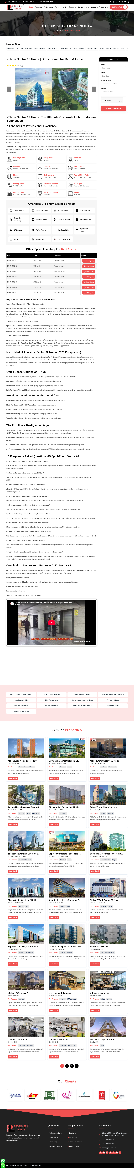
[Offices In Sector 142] (67, 1027)
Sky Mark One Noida (21, 706)
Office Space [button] (68, 7)
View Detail (13, 778)
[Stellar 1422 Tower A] (26, 980)
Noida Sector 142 (53, 48)
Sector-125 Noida (105, 48)
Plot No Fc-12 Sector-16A (57, 763)
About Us (38, 7)
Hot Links (72, 1133)
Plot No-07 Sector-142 (15, 810)
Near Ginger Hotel (95, 995)
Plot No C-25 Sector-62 (97, 903)
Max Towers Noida (51, 700)
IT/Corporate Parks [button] (52, 7)
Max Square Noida (21, 700)
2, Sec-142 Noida (13, 995)
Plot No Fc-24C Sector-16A (17, 856)
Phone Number (106, 80)
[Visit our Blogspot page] (110, 1)
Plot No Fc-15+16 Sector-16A (58, 856)
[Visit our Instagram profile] (122, 1)
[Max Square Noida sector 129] (26, 748)
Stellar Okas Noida (51, 706)
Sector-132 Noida (118, 48)
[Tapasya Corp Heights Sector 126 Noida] (26, 934)
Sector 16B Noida (39, 48)
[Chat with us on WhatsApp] (116, 1)
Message (104, 88)
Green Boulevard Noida (82, 694)
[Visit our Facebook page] (113, 1)
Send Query (90, 261)
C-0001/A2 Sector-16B (97, 763)
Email (103, 72)
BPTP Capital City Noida (51, 694)
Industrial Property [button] (98, 7)
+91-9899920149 (108, 1144)
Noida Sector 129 (12, 48)
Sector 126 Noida (92, 48)
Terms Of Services (75, 1142)
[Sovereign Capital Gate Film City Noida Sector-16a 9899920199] (67, 748)
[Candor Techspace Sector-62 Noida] (67, 934)
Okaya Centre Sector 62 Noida (82, 700)
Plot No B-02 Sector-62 (56, 949)
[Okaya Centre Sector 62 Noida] (26, 888)
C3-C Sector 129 (13, 763)
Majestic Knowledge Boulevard (113, 694)
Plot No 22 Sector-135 (56, 903)
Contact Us (117, 7)
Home (31, 7)
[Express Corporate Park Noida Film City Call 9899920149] (67, 841)
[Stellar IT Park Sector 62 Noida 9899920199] (108, 888)
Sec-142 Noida (53, 1042)
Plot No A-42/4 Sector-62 (98, 810)
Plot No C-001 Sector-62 (16, 903)
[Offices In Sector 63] (108, 980)
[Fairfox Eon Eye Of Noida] (108, 1027)
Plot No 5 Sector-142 (97, 949)
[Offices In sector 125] (26, 1027)
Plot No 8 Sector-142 (56, 810)
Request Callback (113, 108)
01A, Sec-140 (94, 1042)
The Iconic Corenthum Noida (82, 706)
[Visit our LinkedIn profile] (119, 1)
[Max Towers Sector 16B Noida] (108, 748)
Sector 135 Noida (78, 48)
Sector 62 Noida (66, 48)
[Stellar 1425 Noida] (108, 934)
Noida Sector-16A (26, 48)
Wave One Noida (113, 706)
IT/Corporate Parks (55, 1133)
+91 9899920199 (14, 2)
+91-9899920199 (108, 1140)
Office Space (53, 1137)
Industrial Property (55, 1146)
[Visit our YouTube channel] (125, 1)
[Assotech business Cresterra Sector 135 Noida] (67, 888)
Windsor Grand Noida (21, 711)
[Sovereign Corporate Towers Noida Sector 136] (108, 841)
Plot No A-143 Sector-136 (98, 856)
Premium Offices (113, 700)
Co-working (53, 1142)
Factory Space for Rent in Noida (21, 694)
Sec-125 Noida (12, 1042)
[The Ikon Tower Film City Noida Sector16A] (26, 841)
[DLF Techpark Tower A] (67, 980)
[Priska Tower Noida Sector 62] (108, 795)
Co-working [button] (83, 7)
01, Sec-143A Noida (55, 995)
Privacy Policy (74, 1146)
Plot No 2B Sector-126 (15, 949)
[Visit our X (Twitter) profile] (128, 1)
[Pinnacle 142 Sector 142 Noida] (67, 795)
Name (103, 65)
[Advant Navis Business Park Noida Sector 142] (26, 795)
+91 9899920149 (28, 2)
